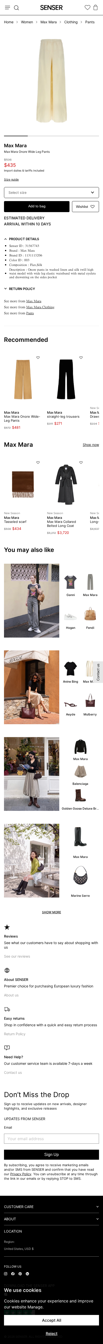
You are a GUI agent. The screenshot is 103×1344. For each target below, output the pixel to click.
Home (9, 22)
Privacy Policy (20, 1174)
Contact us (13, 1072)
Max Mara (48, 22)
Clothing (71, 22)
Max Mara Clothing (40, 307)
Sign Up (51, 1154)
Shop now (91, 444)
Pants (89, 22)
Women (27, 22)
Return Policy (15, 1034)
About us (11, 995)
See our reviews (17, 956)
